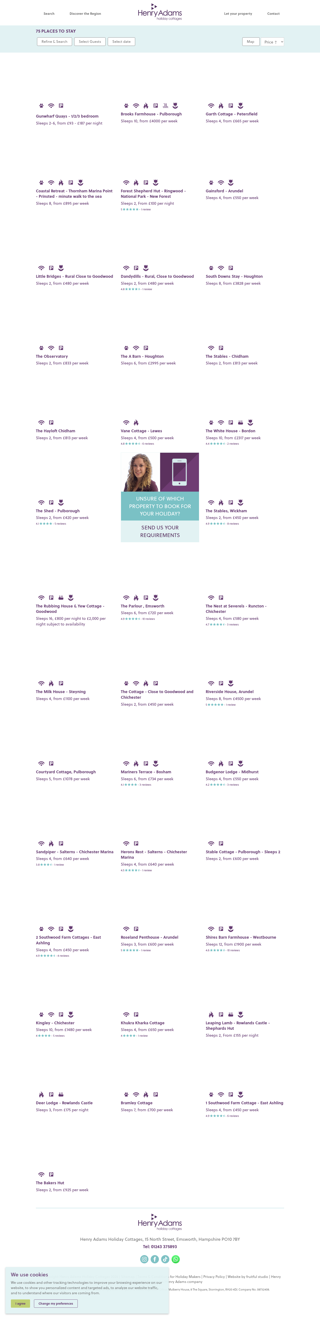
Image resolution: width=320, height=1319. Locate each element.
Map (251, 41)
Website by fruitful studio (248, 1276)
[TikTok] (165, 1258)
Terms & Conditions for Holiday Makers (169, 1276)
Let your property (238, 13)
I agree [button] (20, 1303)
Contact (273, 13)
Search (49, 13)
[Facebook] (155, 1258)
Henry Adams (175, 1281)
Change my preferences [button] (56, 1303)
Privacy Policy (214, 1276)
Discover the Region (85, 13)
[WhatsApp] (175, 1258)
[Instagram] (144, 1258)
